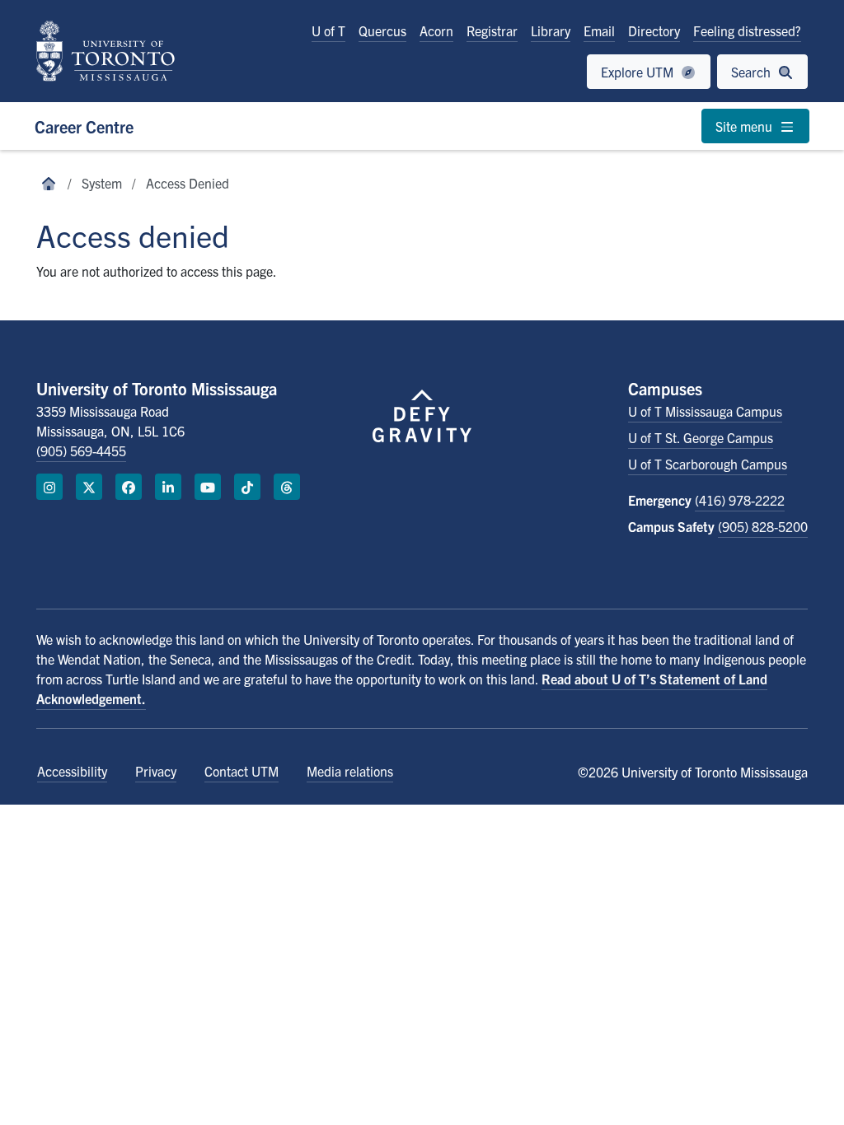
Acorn (436, 30)
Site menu (745, 126)
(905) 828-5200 (763, 526)
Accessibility (72, 771)
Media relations (350, 771)
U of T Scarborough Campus (707, 463)
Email (599, 30)
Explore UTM (639, 71)
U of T (328, 30)
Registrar (492, 30)
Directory (654, 30)
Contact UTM (241, 771)
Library (550, 30)
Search (752, 71)
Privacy (155, 771)
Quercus (382, 30)
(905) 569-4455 (81, 450)
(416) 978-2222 (740, 500)
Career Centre (84, 126)
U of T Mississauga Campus (705, 411)
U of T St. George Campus (700, 437)
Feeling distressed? (747, 30)
